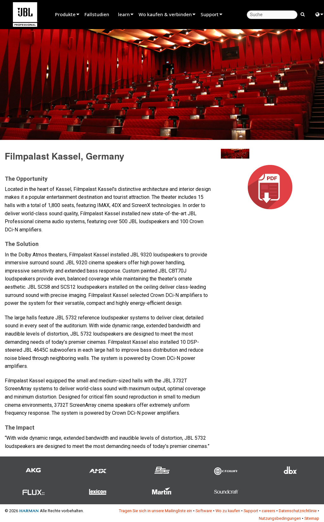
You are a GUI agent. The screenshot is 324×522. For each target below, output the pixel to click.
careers (268, 510)
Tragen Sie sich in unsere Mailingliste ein (155, 510)
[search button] (302, 13)
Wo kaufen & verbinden (165, 14)
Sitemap (311, 518)
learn (124, 14)
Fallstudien (96, 14)
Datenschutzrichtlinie (298, 510)
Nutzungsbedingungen (280, 518)
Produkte (65, 14)
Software (204, 510)
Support (210, 14)
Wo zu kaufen (227, 510)
